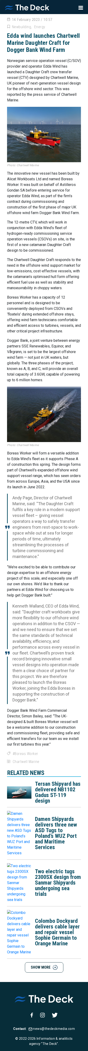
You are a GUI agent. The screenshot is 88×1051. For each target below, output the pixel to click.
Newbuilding (21, 27)
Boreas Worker (26, 753)
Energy (39, 27)
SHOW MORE (40, 967)
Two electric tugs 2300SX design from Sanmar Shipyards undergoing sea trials (58, 883)
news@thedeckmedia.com (54, 1029)
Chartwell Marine (26, 761)
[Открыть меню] (79, 7)
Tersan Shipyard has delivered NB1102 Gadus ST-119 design (57, 792)
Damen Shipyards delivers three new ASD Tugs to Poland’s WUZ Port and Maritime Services (56, 833)
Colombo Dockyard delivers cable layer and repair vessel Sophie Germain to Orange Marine (57, 932)
